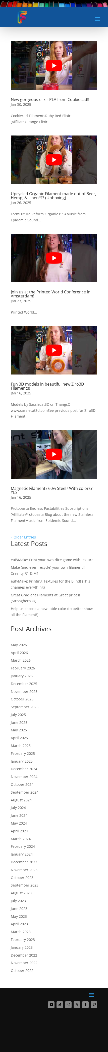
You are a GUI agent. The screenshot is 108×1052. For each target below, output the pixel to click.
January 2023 (22, 947)
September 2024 (24, 792)
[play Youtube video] (54, 65)
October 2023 (22, 877)
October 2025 (22, 699)
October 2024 (22, 784)
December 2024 (24, 768)
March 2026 (21, 660)
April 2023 (19, 924)
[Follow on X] (77, 1004)
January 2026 (22, 675)
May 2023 (19, 916)
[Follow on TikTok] (60, 1004)
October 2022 (22, 970)
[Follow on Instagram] (68, 1004)
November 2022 (24, 962)
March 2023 (21, 931)
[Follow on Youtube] (51, 1004)
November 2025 (24, 691)
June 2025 (19, 722)
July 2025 (18, 714)
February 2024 (23, 846)
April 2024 (19, 831)
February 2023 (23, 939)
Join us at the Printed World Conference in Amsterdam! (50, 294)
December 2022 (24, 955)
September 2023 (24, 885)
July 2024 (18, 807)
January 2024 (22, 854)
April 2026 (19, 652)
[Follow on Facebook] (85, 1004)
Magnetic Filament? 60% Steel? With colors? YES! (51, 490)
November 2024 (24, 776)
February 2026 (23, 668)
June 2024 (19, 815)
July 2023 (18, 900)
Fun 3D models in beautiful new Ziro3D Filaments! (47, 386)
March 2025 (21, 745)
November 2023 (24, 869)
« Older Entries (23, 537)
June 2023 (19, 908)
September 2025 (24, 706)
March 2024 (21, 838)
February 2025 (23, 753)
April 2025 (19, 737)
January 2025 (22, 761)
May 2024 (19, 823)
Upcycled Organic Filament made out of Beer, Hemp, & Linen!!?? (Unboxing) (53, 195)
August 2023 (21, 893)
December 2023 (24, 862)
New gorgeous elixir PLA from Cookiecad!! (50, 99)
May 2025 (19, 730)
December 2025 (24, 683)
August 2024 (21, 800)
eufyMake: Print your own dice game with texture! (52, 559)
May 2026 (19, 644)
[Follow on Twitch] (94, 1004)
